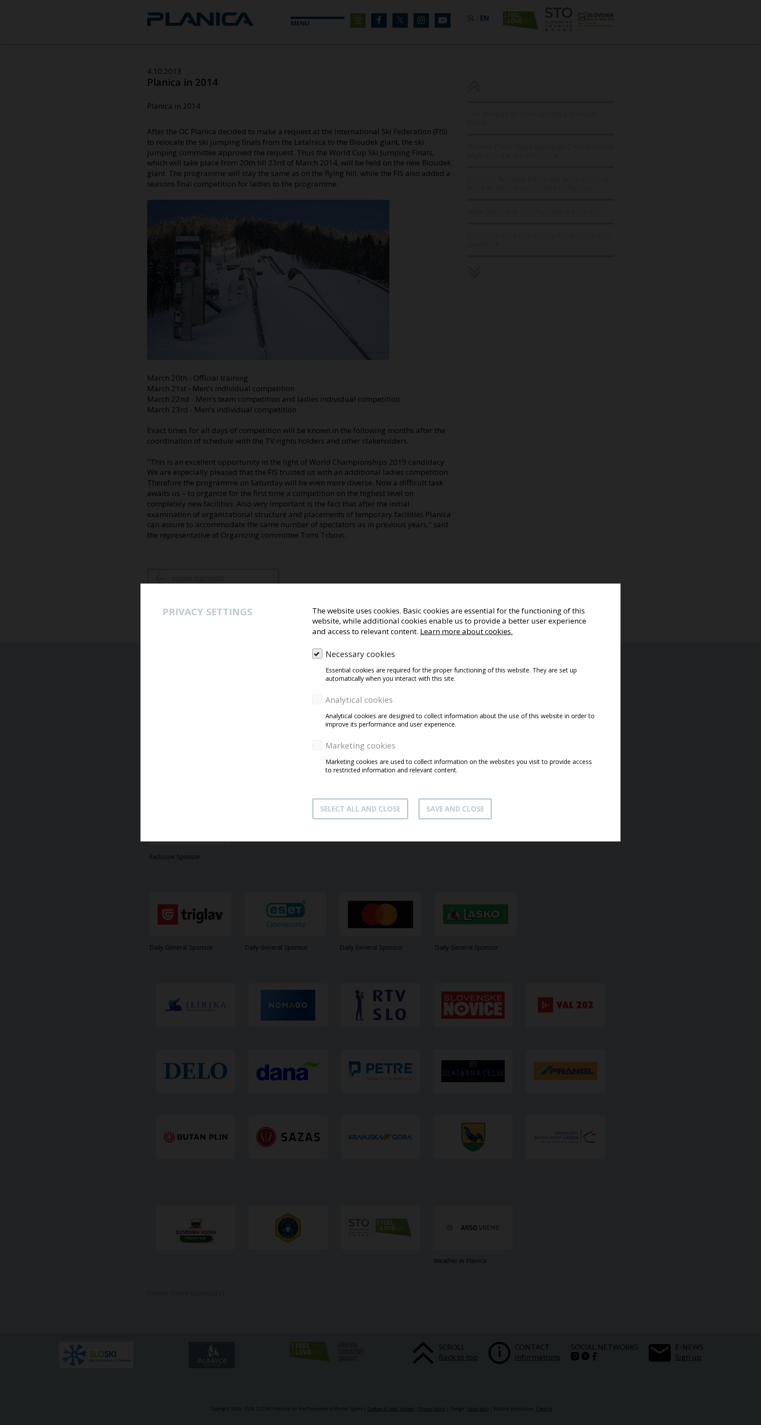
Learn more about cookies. (466, 631)
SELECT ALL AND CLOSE (360, 809)
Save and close (455, 809)
